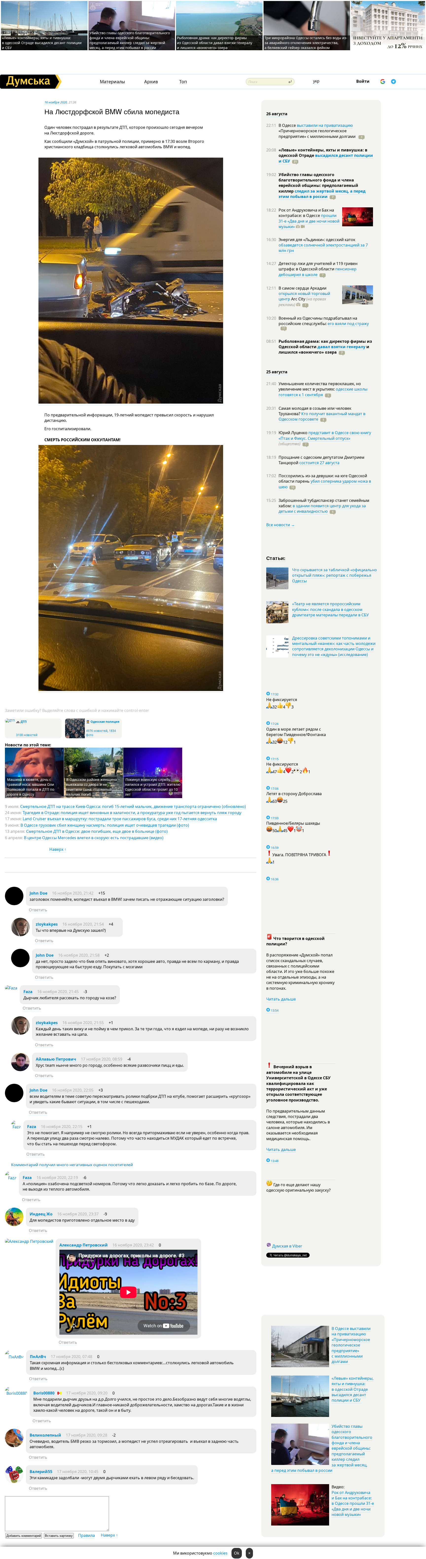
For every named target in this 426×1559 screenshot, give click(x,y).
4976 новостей (96, 731)
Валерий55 (41, 1471)
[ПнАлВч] (14, 1357)
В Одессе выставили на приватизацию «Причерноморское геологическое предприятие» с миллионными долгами (351, 1345)
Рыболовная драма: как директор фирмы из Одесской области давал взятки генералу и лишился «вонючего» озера (214, 42)
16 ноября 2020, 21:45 (58, 991)
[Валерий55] (14, 1482)
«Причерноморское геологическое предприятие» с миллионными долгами (317, 133)
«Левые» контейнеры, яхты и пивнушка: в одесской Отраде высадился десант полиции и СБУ (42, 42)
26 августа (276, 113)
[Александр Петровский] (29, 1241)
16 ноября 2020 (55, 102)
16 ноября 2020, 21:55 (83, 1022)
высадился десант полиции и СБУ (326, 158)
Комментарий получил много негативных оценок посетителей (72, 1164)
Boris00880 (43, 1393)
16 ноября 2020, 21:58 (79, 955)
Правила (86, 1535)
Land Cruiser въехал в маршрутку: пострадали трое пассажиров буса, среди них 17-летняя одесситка (120, 818)
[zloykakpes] (20, 934)
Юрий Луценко (293, 432)
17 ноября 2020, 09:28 (86, 1435)
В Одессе (288, 125)
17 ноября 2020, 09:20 (86, 1393)
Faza (28, 991)
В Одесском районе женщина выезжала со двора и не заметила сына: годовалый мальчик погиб (91, 787)
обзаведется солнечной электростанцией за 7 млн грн (323, 247)
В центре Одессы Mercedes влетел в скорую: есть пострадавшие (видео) (93, 837)
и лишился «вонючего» (324, 349)
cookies (220, 1553)
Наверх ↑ (57, 849)
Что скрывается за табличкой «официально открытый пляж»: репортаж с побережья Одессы (334, 575)
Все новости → (280, 524)
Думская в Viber (287, 1246)
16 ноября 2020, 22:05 (72, 1090)
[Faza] (11, 988)
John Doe (38, 893)
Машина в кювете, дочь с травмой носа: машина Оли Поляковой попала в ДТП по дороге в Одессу (30, 787)
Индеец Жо (41, 1214)
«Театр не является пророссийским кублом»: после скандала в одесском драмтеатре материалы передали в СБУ (330, 609)
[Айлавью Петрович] (20, 1069)
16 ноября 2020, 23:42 (133, 1245)
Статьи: (276, 557)
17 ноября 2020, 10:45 (77, 1471)
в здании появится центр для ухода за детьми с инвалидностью (322, 508)
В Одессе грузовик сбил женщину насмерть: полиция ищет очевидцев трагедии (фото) (104, 825)
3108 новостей (26, 735)
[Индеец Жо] (14, 1224)
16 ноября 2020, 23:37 (78, 1214)
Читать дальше (281, 999)
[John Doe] (14, 903)
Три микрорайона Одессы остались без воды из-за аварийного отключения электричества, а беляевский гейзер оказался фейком (306, 42)
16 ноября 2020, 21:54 (83, 924)
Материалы (112, 81)
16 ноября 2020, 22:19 (57, 1177)
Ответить (38, 910)
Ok (236, 1553)
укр (316, 81)
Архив (151, 81)
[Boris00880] (16, 1393)
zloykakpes (47, 924)
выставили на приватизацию (325, 125)
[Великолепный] (14, 1445)
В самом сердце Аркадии (302, 288)
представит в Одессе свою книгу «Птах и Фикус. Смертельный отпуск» (325, 435)
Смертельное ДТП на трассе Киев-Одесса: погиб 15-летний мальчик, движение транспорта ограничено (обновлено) (133, 806)
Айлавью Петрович (56, 1059)
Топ (183, 81)
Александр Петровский (83, 1245)
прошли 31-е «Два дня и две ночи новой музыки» (309, 221)
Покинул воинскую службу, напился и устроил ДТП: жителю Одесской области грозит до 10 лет (152, 787)
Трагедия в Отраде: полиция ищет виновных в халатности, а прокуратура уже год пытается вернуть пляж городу (132, 812)
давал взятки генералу (341, 346)
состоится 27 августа (319, 462)
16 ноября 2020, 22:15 (61, 1126)
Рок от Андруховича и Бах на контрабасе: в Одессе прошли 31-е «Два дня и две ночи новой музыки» (353, 1503)
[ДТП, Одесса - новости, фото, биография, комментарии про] (10, 720)
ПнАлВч (38, 1356)
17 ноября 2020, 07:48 (71, 1356)
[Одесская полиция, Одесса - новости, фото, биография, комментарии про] (75, 737)
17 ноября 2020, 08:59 (101, 1059)
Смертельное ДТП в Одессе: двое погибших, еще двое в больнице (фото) (97, 831)
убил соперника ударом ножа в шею (325, 483)
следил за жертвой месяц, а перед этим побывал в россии (322, 193)
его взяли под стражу (348, 323)
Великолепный (45, 1435)
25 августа (276, 372)
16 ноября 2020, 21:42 (72, 893)
